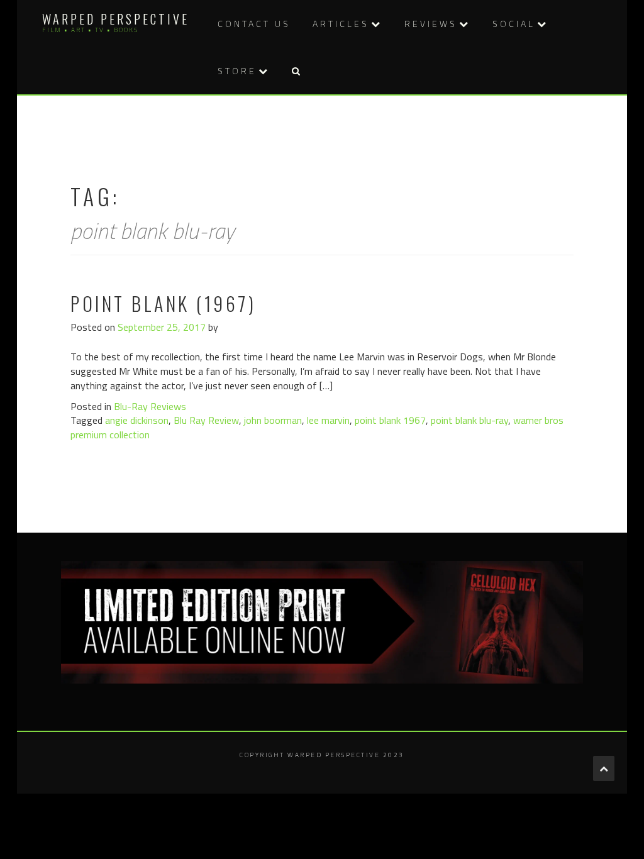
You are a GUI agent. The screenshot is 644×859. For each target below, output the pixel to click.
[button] (296, 70)
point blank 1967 (390, 420)
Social (513, 23)
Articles (341, 23)
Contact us (254, 23)
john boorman (273, 420)
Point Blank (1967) (163, 303)
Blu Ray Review (206, 420)
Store (237, 70)
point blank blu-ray (469, 420)
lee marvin (328, 420)
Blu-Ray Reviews (150, 406)
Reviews (430, 23)
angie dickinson (137, 420)
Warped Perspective (115, 19)
